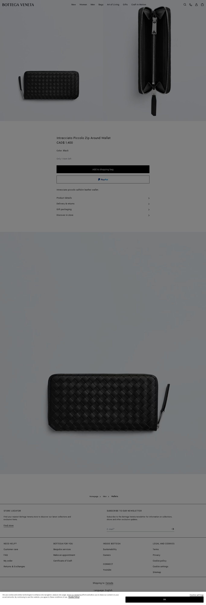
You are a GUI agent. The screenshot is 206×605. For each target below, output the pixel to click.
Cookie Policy (74, 597)
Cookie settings (197, 595)
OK (164, 599)
